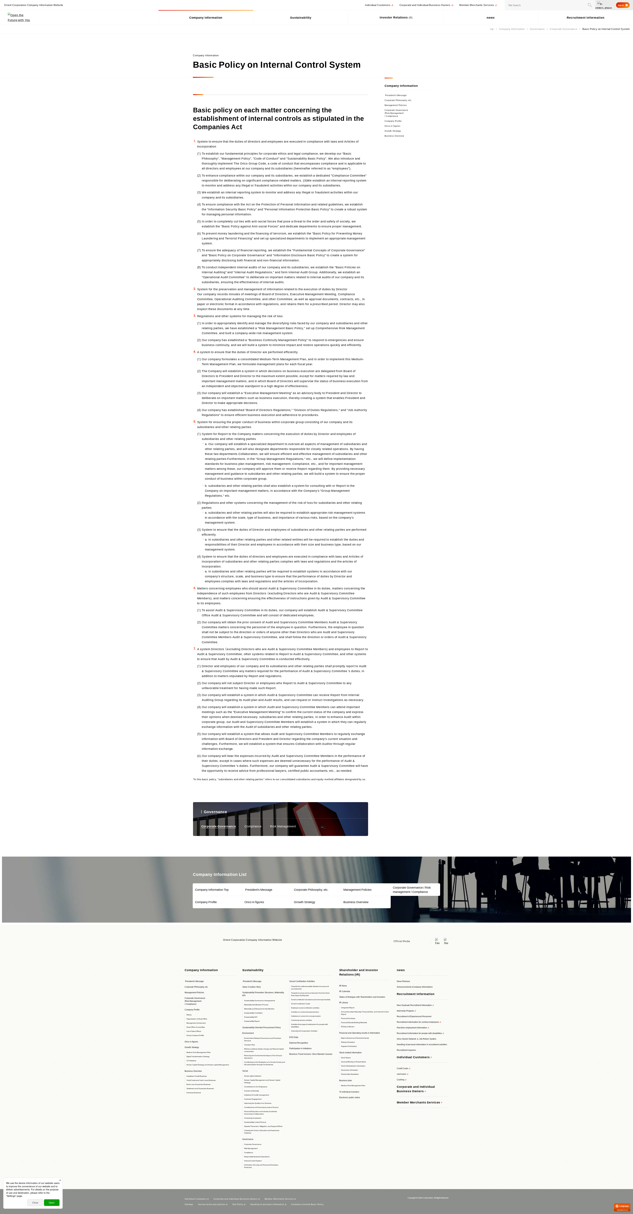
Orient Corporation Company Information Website (252, 940)
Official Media (401, 941)
